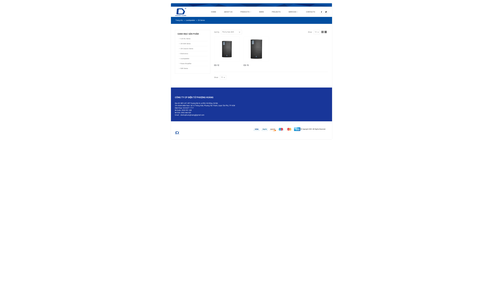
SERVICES (292, 12)
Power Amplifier (185, 63)
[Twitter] (326, 12)
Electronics (184, 54)
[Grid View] (322, 32)
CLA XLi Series (185, 39)
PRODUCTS (244, 12)
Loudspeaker (190, 20)
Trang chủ (179, 20)
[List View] (325, 32)
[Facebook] (321, 12)
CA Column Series (186, 49)
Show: (310, 32)
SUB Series (184, 68)
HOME (213, 12)
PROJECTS (276, 12)
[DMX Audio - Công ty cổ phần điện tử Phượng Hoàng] (188, 12)
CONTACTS (310, 12)
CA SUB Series (185, 44)
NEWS (261, 12)
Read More (235, 40)
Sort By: (217, 32)
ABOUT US (228, 12)
